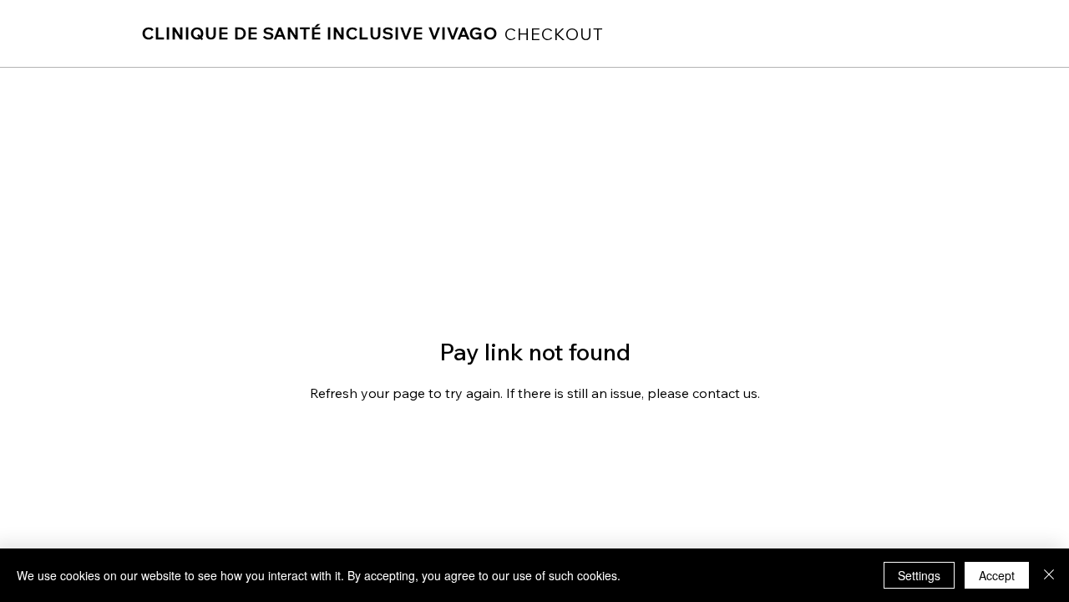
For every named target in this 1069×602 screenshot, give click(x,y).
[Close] (1049, 575)
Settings (919, 575)
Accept (997, 575)
